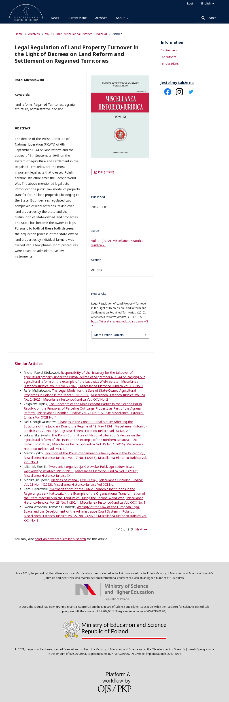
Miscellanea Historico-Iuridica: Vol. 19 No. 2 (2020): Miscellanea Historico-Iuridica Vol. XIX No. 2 (83, 383)
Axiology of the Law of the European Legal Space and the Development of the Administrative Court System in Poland (82, 509)
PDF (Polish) (106, 172)
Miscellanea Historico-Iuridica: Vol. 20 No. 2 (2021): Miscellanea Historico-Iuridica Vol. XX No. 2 (85, 428)
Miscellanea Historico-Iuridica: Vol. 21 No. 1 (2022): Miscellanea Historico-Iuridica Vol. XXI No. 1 (83, 482)
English (206, 3)
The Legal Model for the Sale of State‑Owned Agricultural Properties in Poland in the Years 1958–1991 (80, 392)
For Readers (169, 50)
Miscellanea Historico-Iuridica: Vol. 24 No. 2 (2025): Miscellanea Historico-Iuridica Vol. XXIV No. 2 (84, 397)
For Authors (168, 57)
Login (191, 3)
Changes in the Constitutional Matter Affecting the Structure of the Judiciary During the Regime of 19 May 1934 (78, 424)
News (55, 18)
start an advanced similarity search (60, 539)
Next (138, 529)
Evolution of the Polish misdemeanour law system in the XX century (94, 453)
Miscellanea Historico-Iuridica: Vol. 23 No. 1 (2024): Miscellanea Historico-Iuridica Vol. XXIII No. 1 (84, 500)
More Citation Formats (109, 335)
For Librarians (170, 64)
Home (19, 34)
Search (211, 18)
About (121, 18)
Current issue (77, 18)
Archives (101, 18)
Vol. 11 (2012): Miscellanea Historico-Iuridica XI (76, 34)
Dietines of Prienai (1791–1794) (74, 480)
